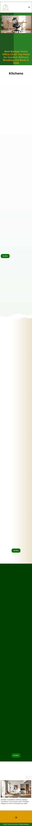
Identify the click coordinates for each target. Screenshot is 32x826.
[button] (29, 7)
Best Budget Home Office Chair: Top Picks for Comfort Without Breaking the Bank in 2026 (16, 57)
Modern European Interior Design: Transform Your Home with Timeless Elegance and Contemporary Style (15, 801)
